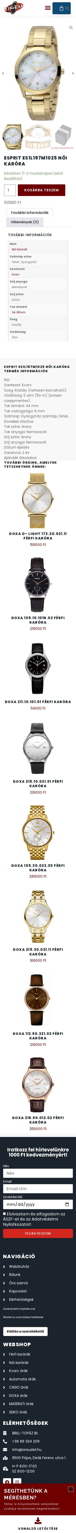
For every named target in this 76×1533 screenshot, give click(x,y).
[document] (38, 766)
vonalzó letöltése (38, 1528)
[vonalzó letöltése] (38, 1520)
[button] (71, 1489)
